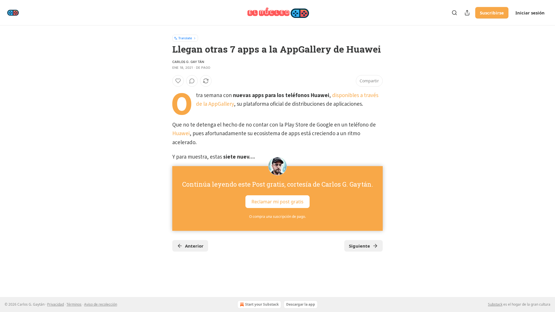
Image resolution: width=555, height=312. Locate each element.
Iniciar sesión (530, 13)
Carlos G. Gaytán (188, 62)
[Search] (454, 12)
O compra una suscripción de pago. (277, 216)
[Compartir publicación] (467, 12)
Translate (185, 38)
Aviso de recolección (100, 304)
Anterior (194, 246)
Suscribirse (492, 13)
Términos (74, 304)
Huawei (181, 134)
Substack (495, 304)
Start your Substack (262, 304)
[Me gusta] (178, 81)
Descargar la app (300, 304)
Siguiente (359, 246)
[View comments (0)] (192, 81)
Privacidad (55, 304)
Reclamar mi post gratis (277, 201)
